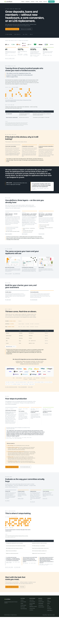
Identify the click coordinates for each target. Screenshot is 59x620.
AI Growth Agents (23, 605)
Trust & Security (40, 605)
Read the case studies (9, 567)
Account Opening (23, 601)
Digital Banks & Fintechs (33, 606)
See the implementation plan (25, 466)
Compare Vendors (41, 601)
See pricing (7, 500)
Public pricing (41, 227)
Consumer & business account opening (12, 227)
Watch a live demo (8, 273)
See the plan (32, 501)
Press (48, 605)
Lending (22, 603)
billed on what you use (28, 459)
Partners (48, 603)
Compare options (20, 498)
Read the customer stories (10, 58)
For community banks (33, 299)
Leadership (49, 601)
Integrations (28, 1)
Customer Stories (32, 608)
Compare (40, 1)
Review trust (45, 498)
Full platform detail (16, 273)
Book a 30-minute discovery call (12, 466)
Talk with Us (51, 1)
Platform (22, 1)
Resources (45, 1)
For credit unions (8, 299)
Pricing (37, 1)
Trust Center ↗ (49, 608)
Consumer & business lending (10, 228)
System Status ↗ (50, 610)
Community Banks (32, 601)
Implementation (40, 603)
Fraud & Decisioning (24, 608)
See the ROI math (17, 567)
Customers (32, 1)
